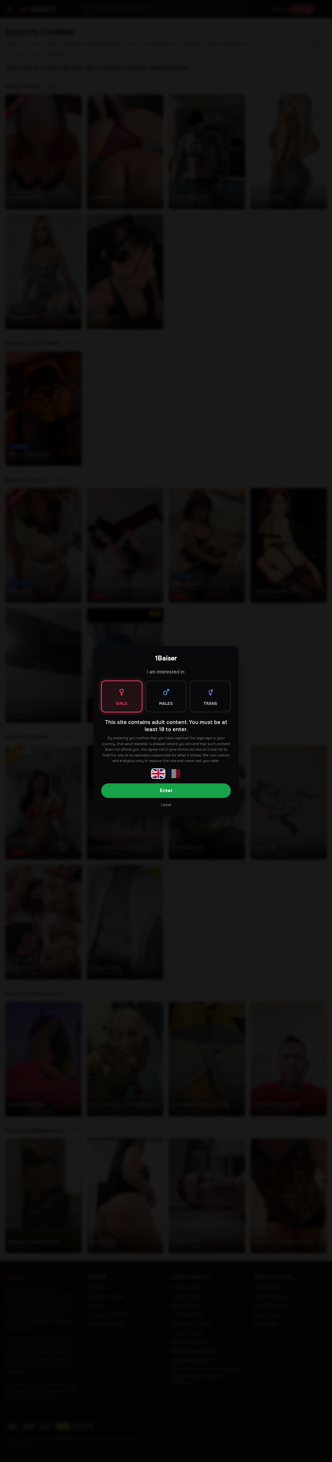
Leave (166, 804)
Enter (166, 790)
